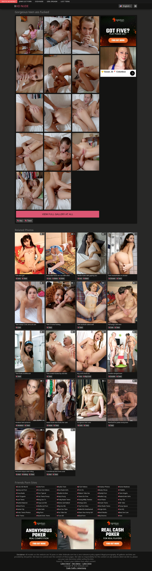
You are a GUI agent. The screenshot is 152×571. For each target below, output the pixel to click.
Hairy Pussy (62, 496)
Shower (112, 278)
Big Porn (40, 512)
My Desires (103, 516)
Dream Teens (103, 503)
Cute (111, 327)
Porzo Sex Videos (43, 490)
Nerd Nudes (103, 512)
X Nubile (122, 490)
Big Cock (88, 376)
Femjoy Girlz (82, 503)
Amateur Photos (104, 487)
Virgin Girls (102, 509)
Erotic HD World (9, 1)
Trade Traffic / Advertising (76, 568)
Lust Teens (65, 1)
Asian (50, 425)
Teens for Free (83, 496)
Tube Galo (41, 509)
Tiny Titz (122, 500)
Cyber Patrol (65, 563)
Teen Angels (123, 493)
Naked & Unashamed (85, 509)
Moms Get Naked (64, 503)
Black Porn (82, 516)
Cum (19, 327)
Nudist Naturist (22, 503)
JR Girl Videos (82, 487)
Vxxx (120, 516)
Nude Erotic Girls (125, 496)
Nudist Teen (62, 487)
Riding (25, 474)
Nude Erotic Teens (44, 516)
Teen (29, 220)
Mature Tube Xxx (84, 493)
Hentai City (20, 509)
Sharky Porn (103, 493)
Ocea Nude (39, 1)
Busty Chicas (103, 490)
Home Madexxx (124, 487)
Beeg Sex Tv (42, 500)
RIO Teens (20, 516)
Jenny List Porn (25, 1)
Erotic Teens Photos (24, 512)
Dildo (62, 278)
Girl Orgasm (52, 1)
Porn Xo (81, 490)
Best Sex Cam (123, 512)
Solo (19, 278)
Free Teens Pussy (43, 496)
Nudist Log (102, 496)
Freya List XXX (42, 503)
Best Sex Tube (63, 509)
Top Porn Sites (83, 506)
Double (112, 376)
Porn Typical (42, 493)
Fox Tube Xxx (62, 512)
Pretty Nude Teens (64, 500)
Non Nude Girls (63, 490)
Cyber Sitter (87, 563)
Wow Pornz (21, 506)
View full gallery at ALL (57, 214)
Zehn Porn (41, 487)
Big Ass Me (62, 506)
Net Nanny (76, 563)
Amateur (20, 425)
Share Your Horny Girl (85, 512)
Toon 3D (61, 516)
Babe (56, 278)
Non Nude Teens (104, 506)
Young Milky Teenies (85, 500)
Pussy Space (123, 506)
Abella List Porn (43, 506)
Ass (20, 220)
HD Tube (122, 503)
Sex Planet (102, 500)
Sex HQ (121, 509)
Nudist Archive (63, 493)
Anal (19, 474)
